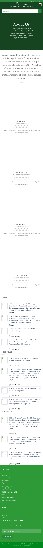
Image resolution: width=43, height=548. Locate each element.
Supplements (15, 7)
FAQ (3, 502)
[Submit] (40, 11)
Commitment (5, 480)
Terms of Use (35, 544)
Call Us (3, 518)
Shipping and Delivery (8, 497)
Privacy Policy (17, 545)
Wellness (27, 7)
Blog (3, 483)
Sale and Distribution (7, 478)
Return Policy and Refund (9, 500)
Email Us (4, 515)
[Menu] (3, 3)
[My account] (36, 5)
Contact (4, 513)
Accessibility (26, 545)
